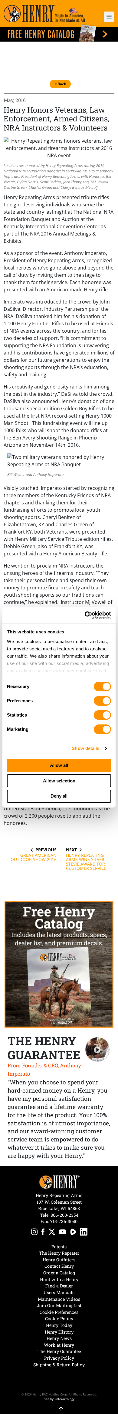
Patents (59, 1247)
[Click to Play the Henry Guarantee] (97, 1050)
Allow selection (59, 780)
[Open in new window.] (34, 1232)
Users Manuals (59, 1292)
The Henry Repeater (59, 1253)
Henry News (59, 1338)
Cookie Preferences (59, 1312)
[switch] (102, 701)
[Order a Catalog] (59, 964)
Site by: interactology (59, 1399)
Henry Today (59, 1325)
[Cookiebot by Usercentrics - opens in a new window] (85, 615)
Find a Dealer (59, 1286)
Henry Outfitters (59, 1260)
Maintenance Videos (59, 1299)
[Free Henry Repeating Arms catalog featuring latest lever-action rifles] (59, 33)
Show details (85, 748)
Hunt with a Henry (59, 1279)
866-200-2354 (64, 1215)
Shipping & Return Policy (59, 1365)
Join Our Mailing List (59, 1305)
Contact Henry (59, 1266)
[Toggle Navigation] (109, 17)
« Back (60, 83)
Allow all (59, 765)
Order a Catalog (59, 1273)
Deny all (59, 796)
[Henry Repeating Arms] (44, 13)
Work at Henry (59, 1345)
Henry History (59, 1332)
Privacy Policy (59, 1358)
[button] (106, 17)
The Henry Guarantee (59, 1351)
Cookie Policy (59, 1318)
